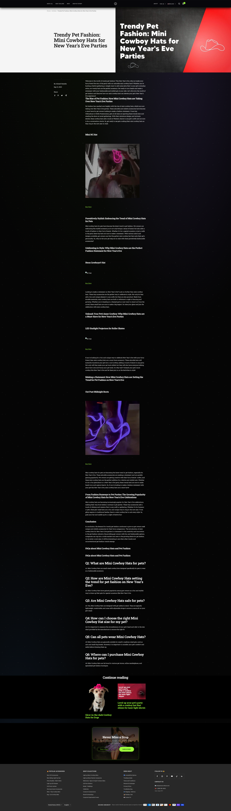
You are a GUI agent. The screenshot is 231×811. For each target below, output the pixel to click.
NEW (68, 3)
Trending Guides (128, 778)
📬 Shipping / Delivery (129, 791)
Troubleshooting (128, 789)
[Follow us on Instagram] (162, 776)
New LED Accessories (52, 775)
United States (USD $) (54, 805)
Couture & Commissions (89, 791)
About (156, 3)
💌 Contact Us (127, 797)
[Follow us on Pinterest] (166, 776)
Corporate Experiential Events (91, 797)
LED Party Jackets (51, 786)
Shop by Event (77, 3)
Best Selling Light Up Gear (54, 778)
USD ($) (162, 4)
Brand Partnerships (88, 794)
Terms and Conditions (129, 780)
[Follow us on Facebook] (157, 776)
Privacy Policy (127, 786)
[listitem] (54, 95)
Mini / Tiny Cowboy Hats (53, 791)
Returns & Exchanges (129, 783)
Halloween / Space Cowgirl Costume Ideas (94, 780)
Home (49, 11)
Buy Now (88, 207)
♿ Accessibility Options (130, 775)
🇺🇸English (170, 4)
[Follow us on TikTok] (176, 776)
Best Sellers (60, 3)
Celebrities (86, 789)
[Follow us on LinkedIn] (181, 776)
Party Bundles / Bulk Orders (54, 780)
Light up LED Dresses (52, 783)
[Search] (179, 4)
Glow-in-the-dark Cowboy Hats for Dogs (98, 716)
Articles (54, 11)
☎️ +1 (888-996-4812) (160, 788)
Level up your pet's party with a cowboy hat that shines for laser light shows (131, 705)
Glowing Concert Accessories (54, 789)
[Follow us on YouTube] (171, 776)
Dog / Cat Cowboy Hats (53, 794)
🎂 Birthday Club (128, 794)
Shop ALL (50, 3)
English (66, 805)
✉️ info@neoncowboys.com (162, 785)
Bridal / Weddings (88, 786)
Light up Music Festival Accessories (92, 778)
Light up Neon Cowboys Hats (90, 775)
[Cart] (183, 4)
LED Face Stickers (87, 783)
